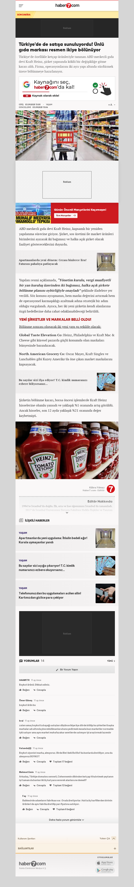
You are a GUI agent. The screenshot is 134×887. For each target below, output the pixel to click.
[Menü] (22, 5)
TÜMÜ (110, 661)
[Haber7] (67, 5)
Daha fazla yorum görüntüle (65, 820)
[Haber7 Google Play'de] (105, 870)
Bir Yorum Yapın (68, 670)
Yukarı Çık (105, 838)
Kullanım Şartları (26, 839)
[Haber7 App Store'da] (105, 863)
